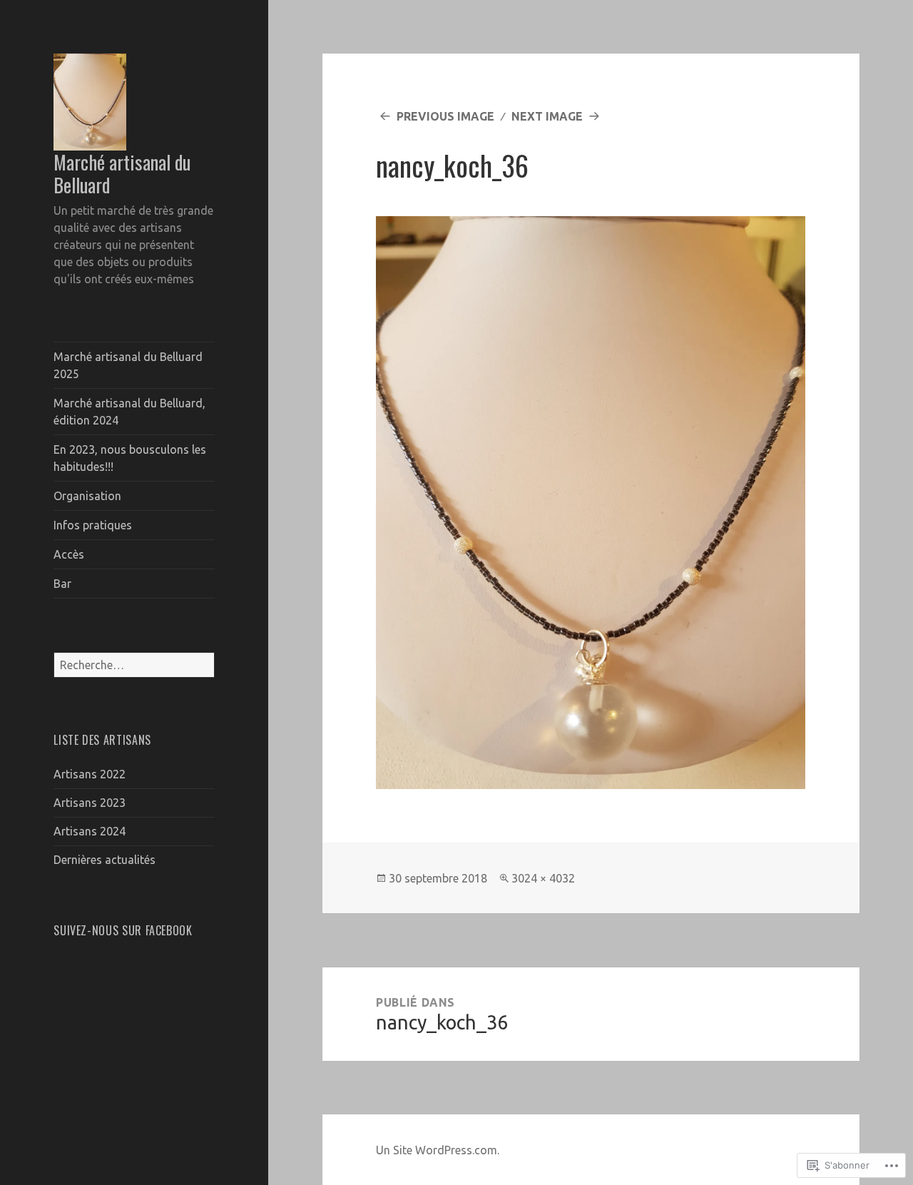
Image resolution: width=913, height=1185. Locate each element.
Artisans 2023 (89, 802)
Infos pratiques (92, 525)
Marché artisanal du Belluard (121, 173)
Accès (68, 554)
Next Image (547, 116)
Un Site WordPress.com (436, 1150)
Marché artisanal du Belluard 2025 (128, 365)
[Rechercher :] (134, 664)
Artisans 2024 (89, 831)
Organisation (87, 495)
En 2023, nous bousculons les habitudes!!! (129, 458)
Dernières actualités (104, 859)
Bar (62, 583)
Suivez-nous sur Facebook (122, 930)
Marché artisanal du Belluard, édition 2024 (129, 412)
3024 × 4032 (543, 878)
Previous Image (445, 116)
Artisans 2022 (89, 774)
